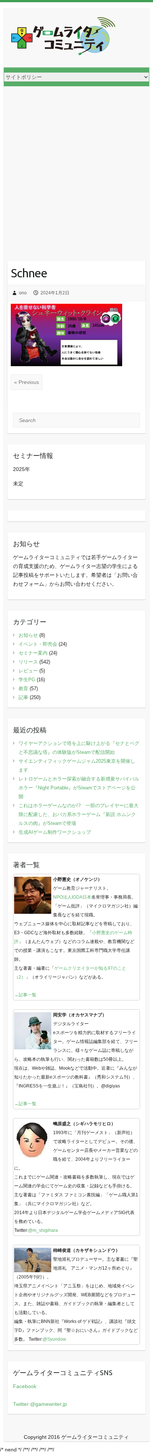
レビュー (28, 670)
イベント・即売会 (38, 644)
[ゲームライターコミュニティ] (63, 37)
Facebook (24, 1386)
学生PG (27, 679)
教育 (23, 688)
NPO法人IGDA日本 (72, 897)
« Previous (26, 382)
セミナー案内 (33, 653)
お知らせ (28, 635)
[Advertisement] (76, 166)
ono (23, 292)
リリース (28, 662)
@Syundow (54, 1339)
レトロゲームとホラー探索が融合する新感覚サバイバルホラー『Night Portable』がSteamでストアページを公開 (79, 787)
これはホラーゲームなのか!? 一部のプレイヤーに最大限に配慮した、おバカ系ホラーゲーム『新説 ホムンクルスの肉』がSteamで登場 (79, 814)
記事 (23, 697)
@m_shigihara (43, 1230)
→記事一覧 (25, 994)
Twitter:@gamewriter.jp (40, 1404)
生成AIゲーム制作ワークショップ (55, 832)
